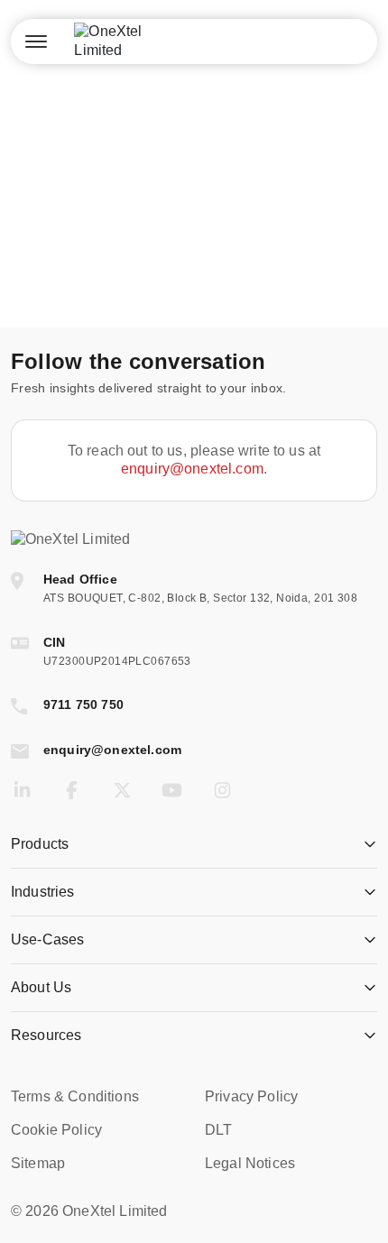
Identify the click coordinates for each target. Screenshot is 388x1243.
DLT (218, 1129)
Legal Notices (250, 1163)
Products (40, 844)
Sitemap (38, 1163)
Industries (43, 891)
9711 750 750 (83, 704)
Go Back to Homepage (194, 269)
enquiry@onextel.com (192, 468)
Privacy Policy (251, 1096)
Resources (46, 1035)
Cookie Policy (56, 1129)
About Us (41, 987)
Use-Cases (47, 939)
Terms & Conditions (75, 1096)
